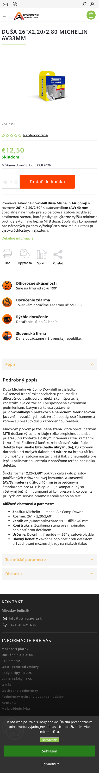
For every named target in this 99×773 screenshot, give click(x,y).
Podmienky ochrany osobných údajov (33, 697)
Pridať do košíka (47, 181)
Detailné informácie (17, 238)
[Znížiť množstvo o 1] (5, 182)
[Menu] (5, 14)
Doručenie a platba (17, 655)
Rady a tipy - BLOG (17, 673)
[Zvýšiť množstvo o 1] (16, 182)
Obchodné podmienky (20, 691)
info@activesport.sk (25, 618)
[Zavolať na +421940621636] (15, 4)
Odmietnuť (50, 764)
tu (57, 731)
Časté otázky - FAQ (17, 679)
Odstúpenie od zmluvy (20, 667)
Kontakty (9, 703)
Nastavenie (49, 740)
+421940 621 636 (22, 625)
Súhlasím (49, 751)
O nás (6, 685)
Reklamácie (11, 661)
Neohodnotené (35, 135)
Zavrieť (84, 271)
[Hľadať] (84, 4)
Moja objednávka (16, 709)
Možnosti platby (15, 649)
